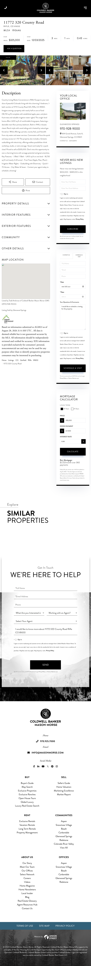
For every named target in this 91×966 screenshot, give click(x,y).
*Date (62, 282)
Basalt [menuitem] (64, 828)
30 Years (66, 409)
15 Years (76, 409)
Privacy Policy (80, 219)
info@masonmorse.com (48, 752)
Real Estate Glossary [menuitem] (27, 901)
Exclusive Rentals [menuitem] (27, 821)
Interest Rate (66, 437)
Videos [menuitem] (27, 882)
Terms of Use (24, 926)
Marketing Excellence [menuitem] (64, 790)
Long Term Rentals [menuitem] (27, 828)
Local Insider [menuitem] (27, 893)
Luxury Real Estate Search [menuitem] (27, 805)
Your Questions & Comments (69, 302)
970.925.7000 (5, 8)
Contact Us (64, 141)
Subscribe (72, 229)
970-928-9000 (70, 128)
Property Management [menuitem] (27, 832)
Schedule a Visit (79, 255)
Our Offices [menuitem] (27, 870)
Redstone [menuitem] (63, 840)
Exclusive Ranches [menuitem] (27, 794)
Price (62, 416)
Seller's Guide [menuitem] (64, 783)
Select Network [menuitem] (27, 874)
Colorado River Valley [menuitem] (64, 844)
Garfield (23, 360)
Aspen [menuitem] (64, 821)
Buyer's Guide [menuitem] (27, 783)
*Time (62, 292)
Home (4, 360)
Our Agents (73, 141)
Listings (11, 360)
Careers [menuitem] (27, 878)
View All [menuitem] (64, 847)
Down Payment (66, 426)
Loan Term (65, 405)
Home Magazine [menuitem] (27, 885)
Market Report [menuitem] (64, 794)
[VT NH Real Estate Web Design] (45, 938)
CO (17, 360)
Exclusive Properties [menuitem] (27, 790)
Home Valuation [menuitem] (63, 787)
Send (45, 665)
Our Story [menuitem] (27, 863)
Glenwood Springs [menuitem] (63, 836)
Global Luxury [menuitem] (27, 802)
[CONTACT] (14, 48)
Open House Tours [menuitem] (27, 798)
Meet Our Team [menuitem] (27, 867)
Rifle (29, 360)
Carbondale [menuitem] (64, 832)
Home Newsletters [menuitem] (27, 889)
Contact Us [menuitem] (27, 908)
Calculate (72, 451)
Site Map (44, 926)
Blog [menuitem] (27, 897)
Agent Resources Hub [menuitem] (27, 904)
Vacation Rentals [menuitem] (27, 825)
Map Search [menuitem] (27, 787)
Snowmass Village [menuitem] (64, 825)
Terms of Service (72, 378)
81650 (35, 360)
